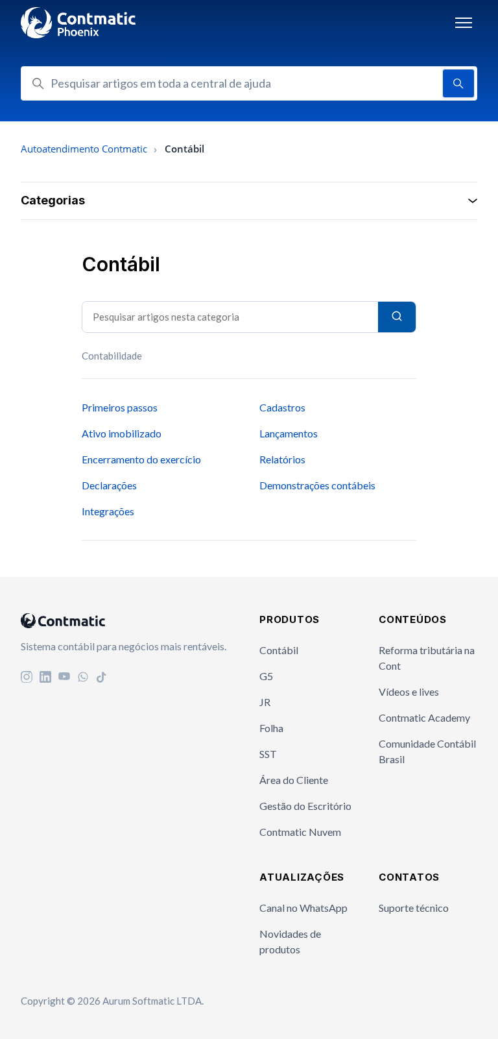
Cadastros (282, 407)
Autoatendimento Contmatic (84, 148)
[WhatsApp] (83, 678)
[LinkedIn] (45, 678)
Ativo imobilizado (121, 433)
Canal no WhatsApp (303, 907)
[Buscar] (397, 317)
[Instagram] (26, 678)
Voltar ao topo (433, 1002)
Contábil (278, 650)
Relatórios (282, 459)
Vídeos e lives (409, 691)
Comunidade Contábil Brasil (427, 751)
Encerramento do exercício (141, 459)
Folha (271, 728)
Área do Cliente (293, 780)
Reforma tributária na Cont (427, 658)
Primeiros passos (120, 407)
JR (264, 702)
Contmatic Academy (424, 717)
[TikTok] (102, 678)
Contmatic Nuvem (300, 831)
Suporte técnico (414, 907)
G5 (266, 676)
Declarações (109, 485)
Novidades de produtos (290, 941)
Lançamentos (288, 433)
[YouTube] (64, 678)
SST (268, 754)
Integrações (108, 511)
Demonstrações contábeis (317, 485)
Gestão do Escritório (305, 806)
